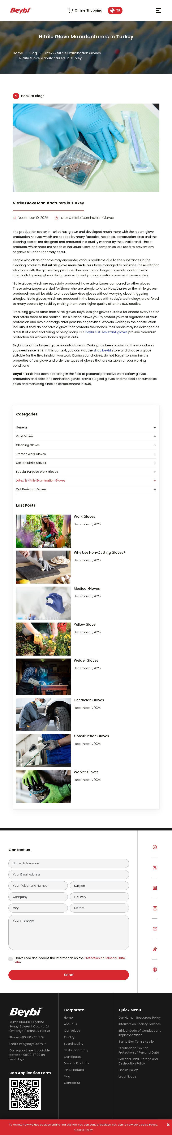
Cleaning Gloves (28, 445)
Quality (69, 1037)
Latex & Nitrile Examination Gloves (72, 53)
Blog (33, 53)
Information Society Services (140, 1024)
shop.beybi (103, 350)
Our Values (72, 1031)
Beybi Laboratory (76, 1050)
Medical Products (76, 1063)
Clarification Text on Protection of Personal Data (139, 1050)
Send (68, 974)
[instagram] (155, 912)
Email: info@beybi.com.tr (27, 1044)
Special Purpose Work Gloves (37, 472)
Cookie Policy (128, 1070)
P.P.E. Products (74, 1070)
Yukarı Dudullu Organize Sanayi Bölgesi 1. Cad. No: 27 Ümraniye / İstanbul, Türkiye (29, 1026)
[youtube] (155, 932)
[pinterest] (155, 973)
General (21, 427)
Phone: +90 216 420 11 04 (27, 1037)
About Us (70, 1024)
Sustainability (73, 1044)
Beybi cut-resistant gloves (106, 332)
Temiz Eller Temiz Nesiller (137, 1041)
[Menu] (158, 10)
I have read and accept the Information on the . (70, 959)
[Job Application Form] (31, 1094)
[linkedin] (155, 891)
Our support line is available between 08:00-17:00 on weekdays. (29, 1054)
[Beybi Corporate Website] (20, 10)
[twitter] (155, 871)
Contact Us (72, 1083)
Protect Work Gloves (31, 454)
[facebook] (155, 850)
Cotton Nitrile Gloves (31, 463)
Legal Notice (127, 1076)
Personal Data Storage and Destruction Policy (138, 1061)
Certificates (72, 1057)
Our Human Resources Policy (140, 1017)
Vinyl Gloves (24, 436)
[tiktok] (155, 952)
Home (18, 53)
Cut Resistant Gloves (31, 489)
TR (118, 10)
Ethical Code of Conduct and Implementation (140, 1033)
